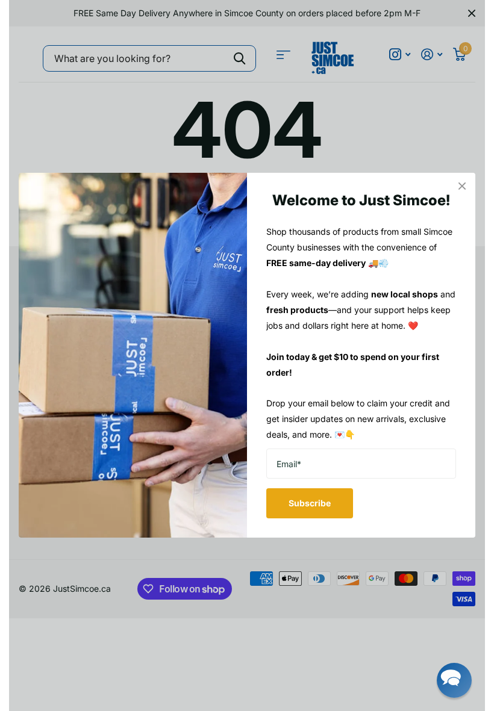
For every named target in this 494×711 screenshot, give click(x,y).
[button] (454, 680)
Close (462, 186)
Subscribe (310, 503)
